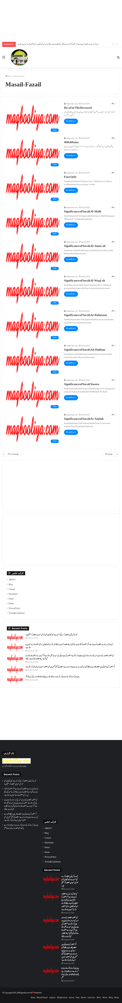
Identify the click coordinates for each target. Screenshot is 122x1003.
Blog (11, 584)
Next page (109, 454)
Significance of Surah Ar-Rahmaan (85, 315)
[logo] (16, 763)
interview (91, 997)
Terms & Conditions (17, 613)
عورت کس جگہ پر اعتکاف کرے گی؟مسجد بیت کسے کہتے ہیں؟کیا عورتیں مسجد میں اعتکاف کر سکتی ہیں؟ (51, 635)
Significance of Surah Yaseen (81, 384)
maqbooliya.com (72, 104)
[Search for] (118, 58)
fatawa (71, 997)
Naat (77, 997)
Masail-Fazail (42, 997)
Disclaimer (13, 594)
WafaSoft (38, 992)
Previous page (13, 454)
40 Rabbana (71, 142)
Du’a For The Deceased (78, 108)
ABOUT (12, 580)
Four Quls (70, 177)
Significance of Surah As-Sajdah (84, 419)
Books (83, 997)
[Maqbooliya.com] (19, 57)
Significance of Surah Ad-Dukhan (84, 350)
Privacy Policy (14, 608)
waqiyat (52, 997)
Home (9, 76)
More (99, 997)
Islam (33, 997)
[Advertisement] (61, 21)
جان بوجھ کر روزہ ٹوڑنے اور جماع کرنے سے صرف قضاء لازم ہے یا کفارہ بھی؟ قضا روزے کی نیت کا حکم (52, 677)
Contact (12, 589)
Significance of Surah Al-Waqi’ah (84, 280)
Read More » (71, 121)
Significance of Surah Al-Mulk (82, 211)
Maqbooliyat (62, 997)
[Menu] (3, 58)
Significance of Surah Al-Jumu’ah (84, 246)
